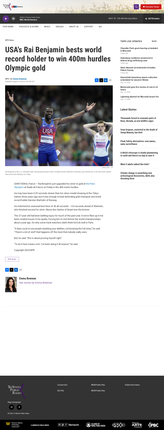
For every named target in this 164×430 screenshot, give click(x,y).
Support (88, 27)
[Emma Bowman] (11, 284)
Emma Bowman (20, 79)
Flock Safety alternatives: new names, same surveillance (138, 142)
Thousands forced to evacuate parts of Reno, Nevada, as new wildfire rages (138, 119)
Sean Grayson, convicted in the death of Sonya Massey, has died (138, 131)
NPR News (9, 40)
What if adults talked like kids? (134, 164)
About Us (74, 27)
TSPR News (8, 27)
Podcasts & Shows (29, 27)
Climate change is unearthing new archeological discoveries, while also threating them (137, 176)
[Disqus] (82, 341)
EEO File (60, 391)
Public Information (132, 385)
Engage (60, 27)
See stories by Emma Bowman (35, 282)
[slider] (17, 18)
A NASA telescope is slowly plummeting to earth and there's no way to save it (139, 154)
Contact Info (62, 385)
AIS (100, 27)
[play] (6, 18)
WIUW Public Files (98, 391)
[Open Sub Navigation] (15, 27)
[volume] (13, 19)
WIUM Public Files (98, 385)
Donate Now (152, 6)
